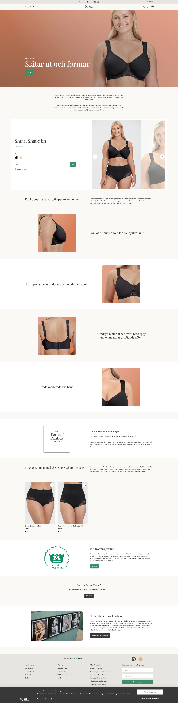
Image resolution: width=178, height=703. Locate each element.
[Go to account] (144, 7)
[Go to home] (89, 6)
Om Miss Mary (35, 7)
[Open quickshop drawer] (52, 485)
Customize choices (43, 699)
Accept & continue (150, 692)
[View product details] (40, 528)
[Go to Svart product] (25, 531)
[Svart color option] (16, 157)
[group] (40, 503)
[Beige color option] (20, 157)
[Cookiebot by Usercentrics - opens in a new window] (25, 699)
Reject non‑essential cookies (150, 698)
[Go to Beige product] (27, 531)
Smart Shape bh (30, 141)
